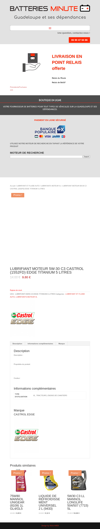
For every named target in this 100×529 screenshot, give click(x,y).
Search (86, 157)
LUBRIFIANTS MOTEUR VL (51, 186)
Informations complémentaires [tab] (40, 344)
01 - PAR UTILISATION (14, 164)
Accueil (12, 186)
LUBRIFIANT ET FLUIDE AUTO (28, 186)
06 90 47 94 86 (79, 40)
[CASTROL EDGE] (22, 319)
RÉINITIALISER (42, 164)
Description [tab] (17, 344)
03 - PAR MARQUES (24, 164)
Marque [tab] (62, 344)
